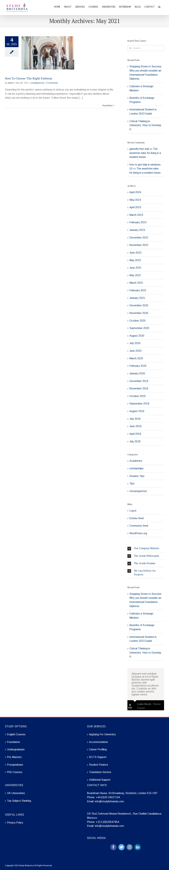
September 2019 (139, 403)
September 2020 (139, 328)
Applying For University (102, 734)
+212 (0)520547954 (107, 822)
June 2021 (135, 267)
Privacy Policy (15, 822)
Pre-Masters (14, 757)
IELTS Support (98, 757)
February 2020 (137, 365)
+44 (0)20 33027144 (108, 797)
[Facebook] (113, 847)
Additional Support (100, 779)
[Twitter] (121, 847)
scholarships (136, 468)
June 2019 (135, 426)
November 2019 (138, 388)
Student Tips (136, 476)
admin (11, 83)
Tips (131, 483)
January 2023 (137, 230)
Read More (107, 105)
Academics (135, 460)
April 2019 (135, 433)
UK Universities (16, 793)
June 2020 (135, 350)
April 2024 (135, 192)
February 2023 (137, 222)
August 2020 (136, 335)
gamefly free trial (139, 148)
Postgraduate (15, 764)
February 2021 (137, 290)
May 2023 (135, 199)
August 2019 (136, 411)
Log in (132, 510)
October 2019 (137, 396)
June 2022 (135, 252)
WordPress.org (138, 533)
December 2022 (138, 237)
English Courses (16, 734)
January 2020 (137, 373)
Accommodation (98, 742)
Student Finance (98, 764)
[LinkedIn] (138, 847)
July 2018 (134, 441)
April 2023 (135, 207)
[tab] (145, 548)
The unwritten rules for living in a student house (145, 152)
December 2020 (138, 305)
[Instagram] (129, 847)
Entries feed (136, 518)
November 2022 (138, 245)
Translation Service (100, 772)
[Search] (159, 6)
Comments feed (138, 525)
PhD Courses (14, 772)
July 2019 (134, 418)
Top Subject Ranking (19, 800)
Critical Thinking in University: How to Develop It (145, 125)
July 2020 (134, 343)
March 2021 (136, 282)
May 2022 (135, 260)
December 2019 (138, 381)
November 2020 (138, 313)
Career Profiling (98, 749)
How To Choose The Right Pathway (28, 78)
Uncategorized (37, 83)
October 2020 (137, 320)
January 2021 (137, 298)
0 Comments (52, 83)
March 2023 (136, 214)
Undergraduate (16, 749)
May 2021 (135, 275)
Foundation (13, 742)
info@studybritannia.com (109, 801)
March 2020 (136, 358)
